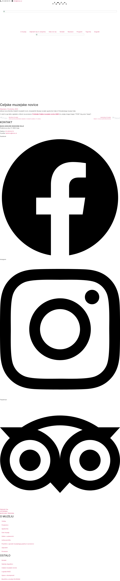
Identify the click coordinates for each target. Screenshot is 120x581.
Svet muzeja (5, 532)
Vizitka (4, 521)
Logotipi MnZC (6, 571)
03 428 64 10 (9, 131)
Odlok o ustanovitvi (8, 536)
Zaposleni (5, 547)
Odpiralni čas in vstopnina (38, 32)
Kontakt (62, 32)
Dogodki (97, 32)
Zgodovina (5, 529)
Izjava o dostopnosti (8, 575)
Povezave (5, 551)
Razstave (70, 32)
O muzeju (23, 32)
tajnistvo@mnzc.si (11, 133)
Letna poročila (6, 540)
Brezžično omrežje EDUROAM (11, 579)
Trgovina (88, 32)
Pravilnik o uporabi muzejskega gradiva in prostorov (18, 544)
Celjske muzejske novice (9, 568)
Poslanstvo (5, 525)
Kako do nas (52, 32)
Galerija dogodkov (7, 564)
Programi (79, 32)
